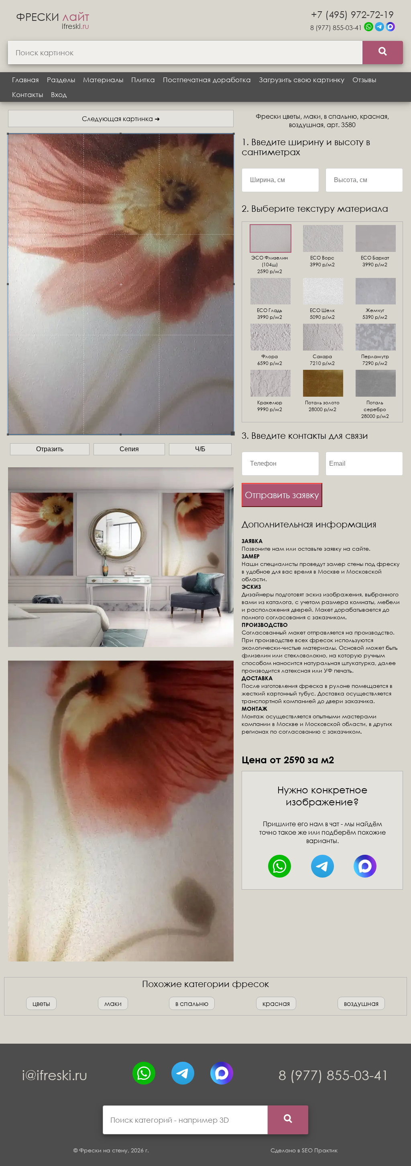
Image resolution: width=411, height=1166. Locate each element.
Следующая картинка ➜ (121, 118)
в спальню (191, 1003)
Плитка (143, 79)
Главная (25, 79)
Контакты (27, 94)
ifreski (75, 26)
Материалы (103, 79)
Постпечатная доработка (207, 79)
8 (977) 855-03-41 (336, 27)
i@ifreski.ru (54, 1075)
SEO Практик (320, 1150)
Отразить (49, 449)
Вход (59, 94)
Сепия (129, 449)
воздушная (361, 1003)
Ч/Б (200, 449)
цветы (41, 1003)
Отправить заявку (282, 495)
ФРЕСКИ (52, 16)
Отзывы (364, 79)
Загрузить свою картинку (301, 79)
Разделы (61, 79)
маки (113, 1003)
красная (276, 1003)
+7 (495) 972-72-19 (352, 14)
